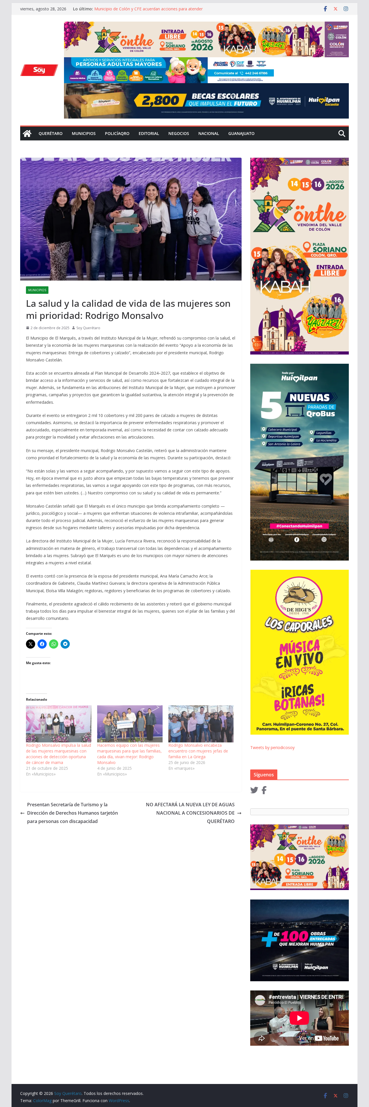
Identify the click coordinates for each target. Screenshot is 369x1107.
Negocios (178, 133)
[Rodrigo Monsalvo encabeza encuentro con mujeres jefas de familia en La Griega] (201, 724)
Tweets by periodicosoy (272, 747)
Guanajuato (241, 133)
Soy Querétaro (88, 327)
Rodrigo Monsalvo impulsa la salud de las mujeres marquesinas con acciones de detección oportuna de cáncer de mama (58, 753)
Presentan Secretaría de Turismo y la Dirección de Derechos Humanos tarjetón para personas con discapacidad (72, 812)
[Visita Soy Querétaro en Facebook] (264, 791)
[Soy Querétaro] (27, 133)
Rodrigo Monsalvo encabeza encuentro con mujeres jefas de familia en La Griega (198, 750)
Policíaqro (117, 133)
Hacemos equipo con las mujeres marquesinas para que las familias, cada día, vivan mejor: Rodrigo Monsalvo (129, 753)
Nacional (208, 133)
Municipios (84, 133)
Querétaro (51, 133)
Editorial (149, 133)
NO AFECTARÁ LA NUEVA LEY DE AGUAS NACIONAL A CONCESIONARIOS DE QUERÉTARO (190, 812)
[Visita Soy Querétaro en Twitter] (254, 791)
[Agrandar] (266, 65)
